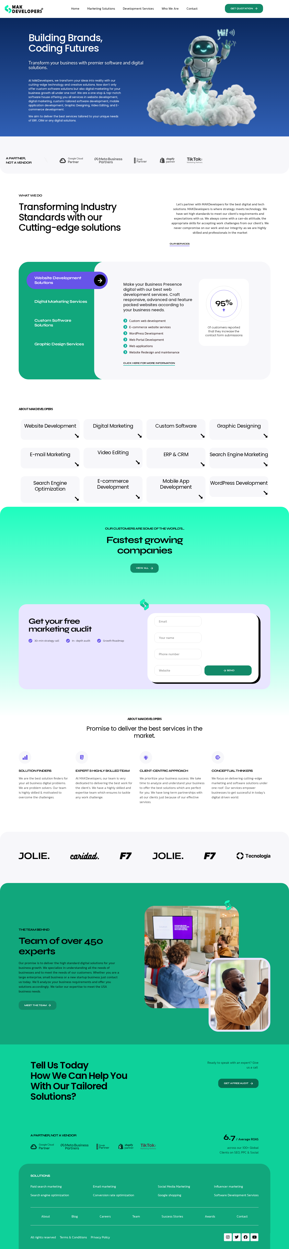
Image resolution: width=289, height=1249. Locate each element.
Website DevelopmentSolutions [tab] (57, 280)
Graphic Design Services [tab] (59, 344)
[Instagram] (228, 1237)
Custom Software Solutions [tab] (52, 323)
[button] (244, 8)
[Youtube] (254, 1237)
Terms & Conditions (73, 1237)
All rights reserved (43, 1237)
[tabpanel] (186, 320)
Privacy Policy (100, 1237)
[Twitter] (237, 1237)
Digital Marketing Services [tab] (60, 301)
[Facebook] (245, 1237)
